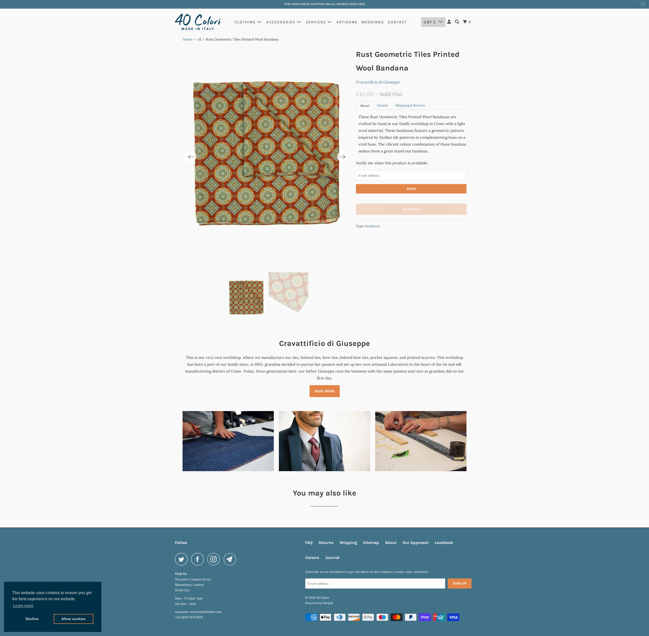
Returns (326, 542)
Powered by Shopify (319, 603)
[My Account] (449, 22)
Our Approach (416, 542)
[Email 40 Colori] (231, 559)
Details (382, 105)
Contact (397, 22)
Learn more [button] (23, 606)
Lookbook (444, 542)
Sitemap (371, 542)
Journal (332, 557)
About (364, 105)
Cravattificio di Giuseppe (378, 82)
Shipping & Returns (410, 105)
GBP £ (430, 22)
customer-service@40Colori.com (198, 612)
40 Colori (322, 597)
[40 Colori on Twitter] (182, 559)
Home (188, 39)
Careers (312, 557)
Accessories (281, 22)
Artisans (346, 22)
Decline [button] (32, 619)
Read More (325, 391)
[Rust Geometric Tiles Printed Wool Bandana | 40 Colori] (267, 157)
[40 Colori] (198, 22)
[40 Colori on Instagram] (215, 559)
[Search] (457, 22)
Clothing (246, 22)
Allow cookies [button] (73, 619)
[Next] (342, 156)
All (199, 39)
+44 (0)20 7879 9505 (189, 617)
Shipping (348, 542)
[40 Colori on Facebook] (198, 559)
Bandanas (372, 226)
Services (317, 22)
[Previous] (190, 156)
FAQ (309, 542)
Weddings (372, 22)
